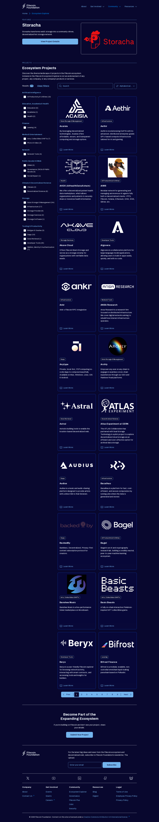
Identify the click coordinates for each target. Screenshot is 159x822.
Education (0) (32, 108)
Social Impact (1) (34, 176)
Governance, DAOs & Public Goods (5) (38, 171)
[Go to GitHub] (105, 778)
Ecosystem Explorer (40, 13)
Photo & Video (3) (34, 143)
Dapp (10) (31, 235)
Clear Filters (43, 86)
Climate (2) (31, 187)
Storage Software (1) (35, 219)
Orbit (71, 804)
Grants (49, 796)
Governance (74, 796)
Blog (95, 792)
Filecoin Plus (74, 800)
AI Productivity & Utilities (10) (39, 97)
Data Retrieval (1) (34, 239)
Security (72, 809)
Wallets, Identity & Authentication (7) (40, 248)
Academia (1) (32, 112)
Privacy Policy (122, 800)
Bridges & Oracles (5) (35, 230)
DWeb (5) (31, 165)
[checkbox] (25, 97)
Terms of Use (122, 792)
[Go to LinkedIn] (79, 778)
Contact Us (27, 796)
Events (49, 792)
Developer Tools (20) (35, 243)
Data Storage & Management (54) (40, 202)
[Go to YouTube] (53, 778)
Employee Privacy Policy (126, 796)
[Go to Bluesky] (131, 778)
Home (25, 13)
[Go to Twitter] (28, 778)
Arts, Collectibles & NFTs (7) (38, 139)
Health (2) (31, 116)
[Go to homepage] (30, 6)
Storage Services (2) (35, 215)
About (83, 6)
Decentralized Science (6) (37, 191)
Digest (95, 796)
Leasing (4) (31, 127)
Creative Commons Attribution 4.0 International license (106, 817)
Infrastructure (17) (34, 207)
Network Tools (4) (34, 154)
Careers (49, 800)
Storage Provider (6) (35, 211)
